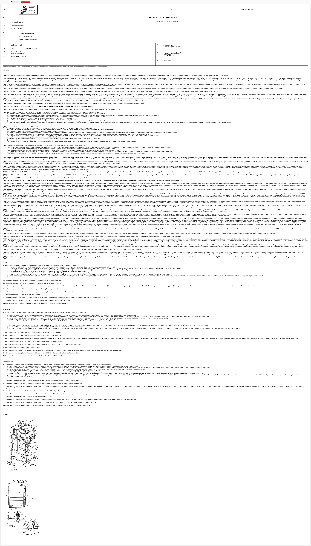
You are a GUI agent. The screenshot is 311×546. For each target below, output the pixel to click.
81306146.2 (22, 25)
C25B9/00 (175, 21)
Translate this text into (5, 2)
